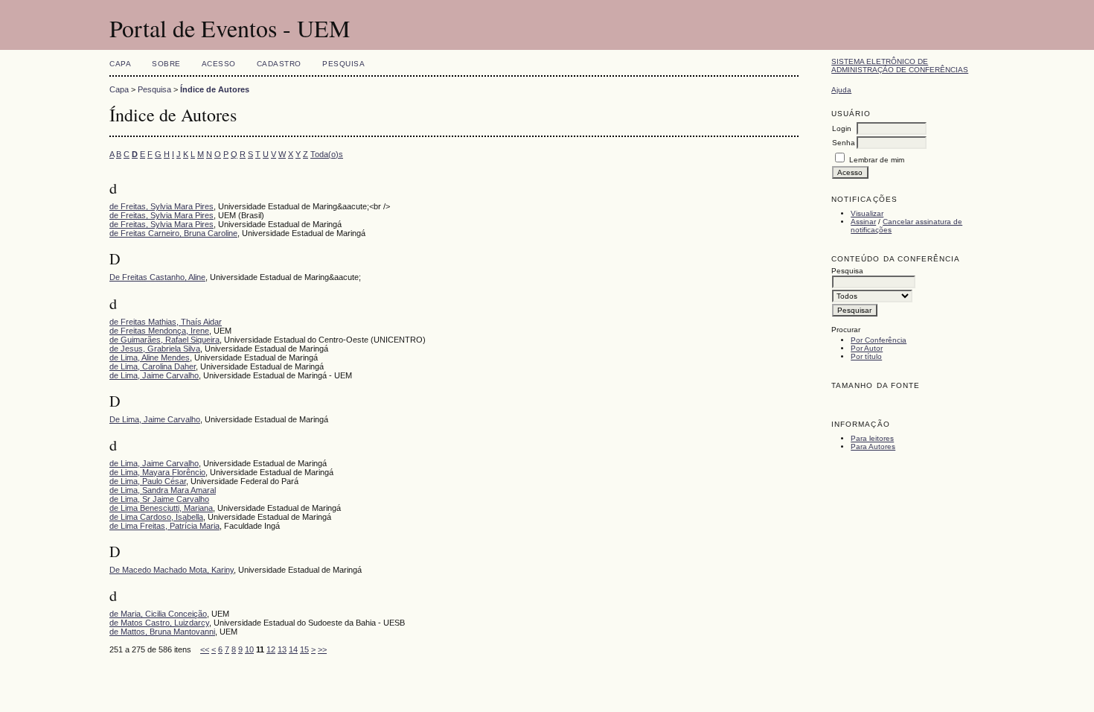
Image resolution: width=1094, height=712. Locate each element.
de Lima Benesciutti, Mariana (161, 507)
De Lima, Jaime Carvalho (154, 419)
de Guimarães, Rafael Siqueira (164, 339)
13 (282, 649)
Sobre (166, 64)
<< (204, 649)
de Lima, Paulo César (147, 481)
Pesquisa (343, 64)
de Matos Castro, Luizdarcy (159, 622)
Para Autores (873, 446)
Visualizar (867, 213)
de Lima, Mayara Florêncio (157, 472)
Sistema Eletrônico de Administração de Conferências (899, 65)
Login (841, 128)
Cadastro (279, 64)
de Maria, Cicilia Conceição (158, 613)
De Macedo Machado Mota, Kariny (171, 569)
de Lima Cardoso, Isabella (156, 516)
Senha (843, 143)
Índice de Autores (214, 89)
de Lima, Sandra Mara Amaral (162, 490)
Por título (866, 356)
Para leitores (872, 438)
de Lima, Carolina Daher (152, 366)
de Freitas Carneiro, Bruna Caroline (173, 233)
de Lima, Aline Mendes (149, 357)
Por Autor (867, 348)
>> (322, 649)
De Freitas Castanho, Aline (157, 277)
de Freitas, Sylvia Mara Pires (161, 206)
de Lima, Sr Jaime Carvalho (159, 499)
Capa (120, 64)
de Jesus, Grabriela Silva (154, 348)
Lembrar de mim (876, 160)
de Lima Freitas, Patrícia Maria (164, 525)
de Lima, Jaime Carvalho (154, 375)
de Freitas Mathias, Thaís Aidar (165, 321)
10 (249, 649)
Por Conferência (878, 340)
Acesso (219, 64)
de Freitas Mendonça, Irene (159, 330)
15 (304, 649)
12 (270, 649)
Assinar (863, 221)
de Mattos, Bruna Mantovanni (162, 631)
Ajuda (841, 90)
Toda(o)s (326, 154)
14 (293, 649)
